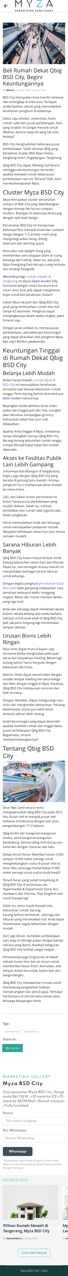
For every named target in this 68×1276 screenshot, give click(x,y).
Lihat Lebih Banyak (34, 1252)
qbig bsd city (31, 1031)
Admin (10, 90)
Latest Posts (40, 90)
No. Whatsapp (15, 1130)
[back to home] (6, 6)
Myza (20, 485)
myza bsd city (12, 1031)
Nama (8, 1113)
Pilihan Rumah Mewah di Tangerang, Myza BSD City (26, 1228)
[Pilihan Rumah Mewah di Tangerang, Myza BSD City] (30, 1202)
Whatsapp (17, 1151)
